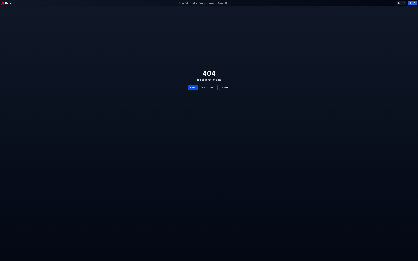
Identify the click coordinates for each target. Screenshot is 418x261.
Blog (226, 3)
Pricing (220, 3)
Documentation (184, 3)
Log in (413, 3)
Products (211, 3)
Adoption (202, 3)
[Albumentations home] (2, 3)
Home (8, 3)
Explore (194, 3)
